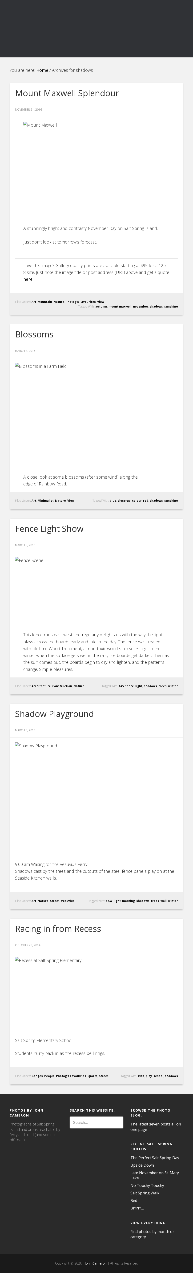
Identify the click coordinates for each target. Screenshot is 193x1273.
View (100, 302)
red (145, 501)
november (140, 306)
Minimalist (46, 501)
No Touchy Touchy (147, 1185)
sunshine (171, 306)
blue (113, 501)
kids (141, 1076)
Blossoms (34, 334)
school (158, 1076)
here (27, 279)
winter (173, 686)
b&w (109, 901)
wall (164, 901)
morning (128, 901)
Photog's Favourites (81, 302)
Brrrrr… (137, 1208)
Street (55, 901)
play (149, 1076)
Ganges (37, 1076)
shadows (156, 306)
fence (129, 686)
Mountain (45, 302)
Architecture (41, 686)
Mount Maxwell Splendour (67, 93)
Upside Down (142, 1165)
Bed (133, 1200)
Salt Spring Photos (96, 19)
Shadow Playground (54, 714)
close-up (124, 501)
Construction (62, 686)
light (138, 686)
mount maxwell (120, 306)
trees (162, 686)
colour (137, 501)
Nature (58, 302)
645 (121, 686)
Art (34, 302)
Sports (92, 1076)
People (49, 1076)
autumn (101, 306)
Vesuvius (67, 901)
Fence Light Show (49, 528)
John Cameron (95, 1263)
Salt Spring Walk (144, 1193)
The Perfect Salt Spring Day (154, 1157)
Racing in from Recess (58, 928)
